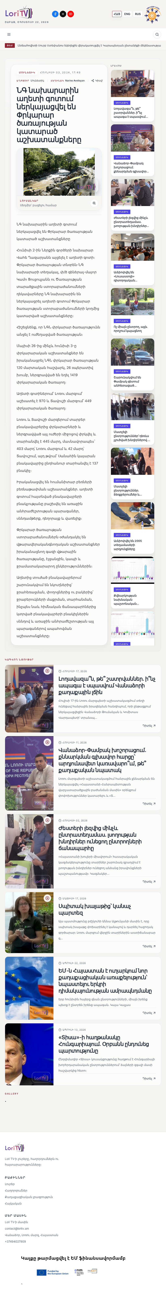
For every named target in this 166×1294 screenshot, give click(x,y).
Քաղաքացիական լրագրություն (29, 1197)
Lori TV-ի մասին (16, 1222)
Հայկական (13, 1203)
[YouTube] (70, 14)
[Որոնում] (157, 34)
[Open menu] (9, 34)
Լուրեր (10, 1184)
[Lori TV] (19, 11)
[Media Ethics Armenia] (153, 13)
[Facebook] (55, 14)
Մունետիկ (27, 72)
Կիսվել (99, 80)
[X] (63, 14)
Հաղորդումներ (16, 1190)
